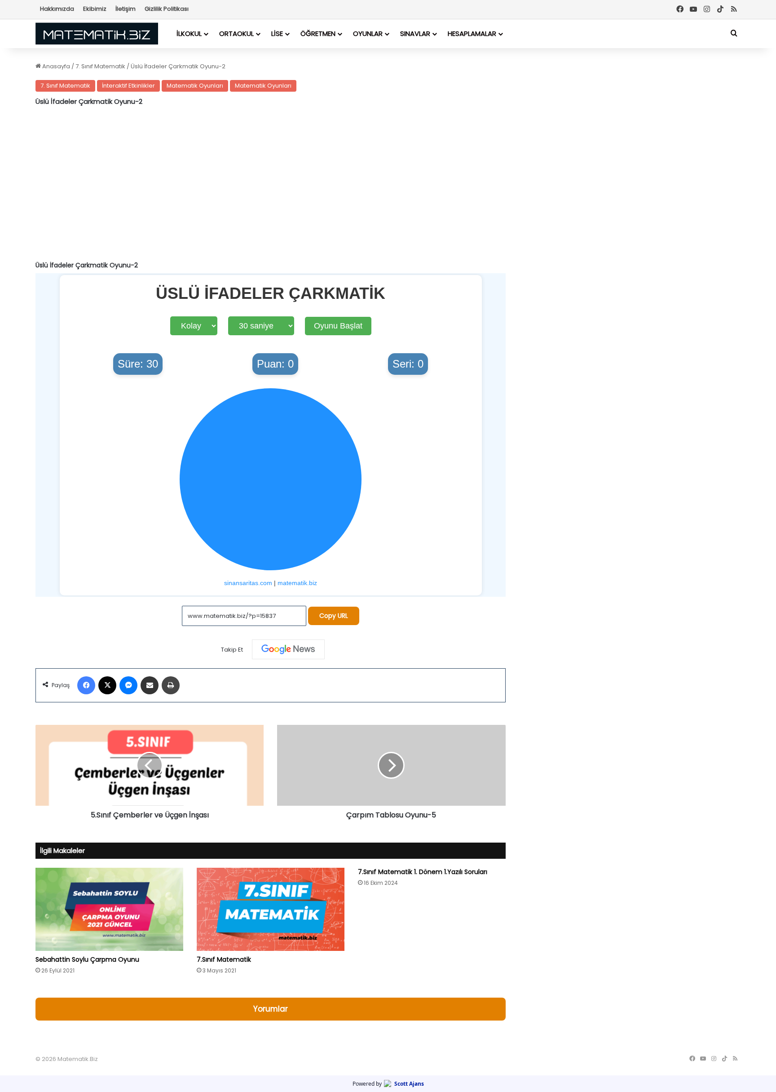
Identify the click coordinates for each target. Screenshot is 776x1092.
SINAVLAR (415, 33)
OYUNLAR (368, 33)
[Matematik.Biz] (96, 33)
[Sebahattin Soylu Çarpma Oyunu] (109, 909)
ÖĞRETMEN (317, 33)
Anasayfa (55, 66)
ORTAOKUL (236, 33)
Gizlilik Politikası (167, 8)
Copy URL (333, 615)
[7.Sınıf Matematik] (270, 909)
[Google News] (288, 649)
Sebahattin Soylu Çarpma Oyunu (87, 959)
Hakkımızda (57, 8)
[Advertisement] (270, 185)
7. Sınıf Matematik (100, 66)
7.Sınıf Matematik (224, 959)
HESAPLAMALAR (472, 33)
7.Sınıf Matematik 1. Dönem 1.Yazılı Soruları (422, 871)
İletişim (125, 8)
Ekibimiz (94, 8)
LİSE (277, 33)
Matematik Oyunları (195, 85)
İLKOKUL (189, 33)
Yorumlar (270, 1008)
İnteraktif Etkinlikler (128, 85)
